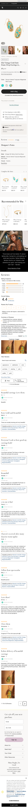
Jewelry (3, 56)
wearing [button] (13, 369)
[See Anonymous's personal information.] (8, 626)
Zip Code (8, 728)
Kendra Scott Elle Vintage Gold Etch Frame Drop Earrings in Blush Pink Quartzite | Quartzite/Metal (14, 427)
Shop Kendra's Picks (14, 268)
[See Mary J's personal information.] (6, 572)
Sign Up (14, 740)
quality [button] (4, 373)
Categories (9, 56)
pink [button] (19, 369)
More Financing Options (6, 74)
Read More (4, 163)
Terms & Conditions (17, 733)
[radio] (2, 85)
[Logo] (2, 7)
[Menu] (26, 8)
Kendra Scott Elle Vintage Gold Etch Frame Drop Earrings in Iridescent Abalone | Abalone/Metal (14, 585)
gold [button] (10, 373)
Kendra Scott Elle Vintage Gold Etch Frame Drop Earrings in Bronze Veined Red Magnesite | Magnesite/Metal (14, 639)
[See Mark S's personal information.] (6, 415)
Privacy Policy (10, 735)
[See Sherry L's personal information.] (6, 504)
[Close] (26, 778)
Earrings (15, 56)
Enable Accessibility (22, 1)
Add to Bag (14, 91)
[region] (14, 792)
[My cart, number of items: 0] (23, 8)
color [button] (22, 365)
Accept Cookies (14, 805)
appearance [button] (5, 365)
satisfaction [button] (15, 365)
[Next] (25, 201)
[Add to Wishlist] (25, 63)
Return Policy (19, 114)
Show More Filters (5, 377)
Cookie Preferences (14, 800)
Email (7, 721)
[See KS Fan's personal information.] (6, 599)
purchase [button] (4, 369)
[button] (4, 307)
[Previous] (21, 201)
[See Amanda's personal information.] (6, 445)
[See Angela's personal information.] (6, 656)
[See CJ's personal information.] (4, 395)
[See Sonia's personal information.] (5, 539)
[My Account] (20, 8)
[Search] (18, 8)
